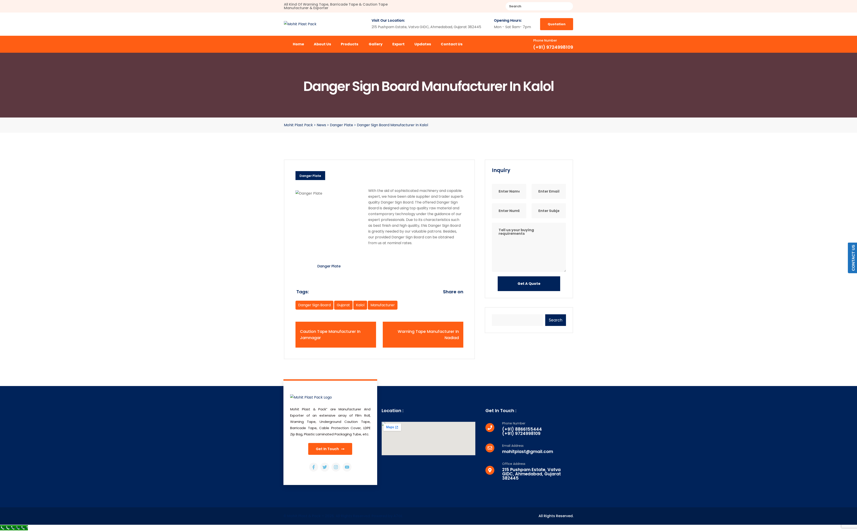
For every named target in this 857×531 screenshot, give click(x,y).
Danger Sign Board (314, 305)
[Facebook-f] (313, 467)
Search (555, 320)
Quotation (557, 24)
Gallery (376, 44)
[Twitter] (324, 467)
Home (298, 44)
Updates (422, 44)
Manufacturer (382, 305)
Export (398, 44)
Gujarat (343, 305)
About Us (322, 44)
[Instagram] (335, 467)
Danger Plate (310, 176)
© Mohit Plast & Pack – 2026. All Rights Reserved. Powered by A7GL (343, 515)
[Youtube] (347, 467)
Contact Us (451, 44)
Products (349, 44)
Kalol (360, 305)
